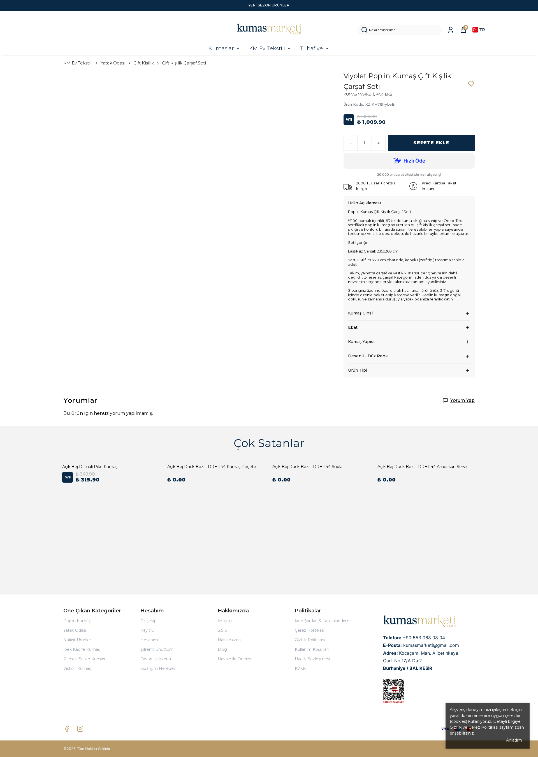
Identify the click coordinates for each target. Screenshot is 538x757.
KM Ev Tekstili (267, 48)
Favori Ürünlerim (156, 658)
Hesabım (149, 639)
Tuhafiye (311, 48)
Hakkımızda (229, 639)
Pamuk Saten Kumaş (84, 658)
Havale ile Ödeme (235, 658)
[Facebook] (66, 728)
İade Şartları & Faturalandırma (323, 620)
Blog (222, 649)
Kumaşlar (221, 48)
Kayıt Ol (148, 630)
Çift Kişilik (143, 63)
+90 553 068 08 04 (424, 637)
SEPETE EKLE (431, 142)
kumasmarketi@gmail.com (431, 645)
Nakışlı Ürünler (77, 639)
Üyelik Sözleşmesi (312, 658)
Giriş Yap (148, 620)
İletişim (225, 620)
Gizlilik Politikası (310, 639)
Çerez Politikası (309, 630)
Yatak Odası (113, 63)
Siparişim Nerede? (158, 668)
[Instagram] (80, 728)
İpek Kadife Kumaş (81, 649)
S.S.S (222, 630)
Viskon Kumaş (77, 668)
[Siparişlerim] (450, 29)
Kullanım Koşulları (312, 649)
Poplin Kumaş (77, 620)
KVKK (300, 668)
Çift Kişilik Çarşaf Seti (184, 63)
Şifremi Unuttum (156, 649)
